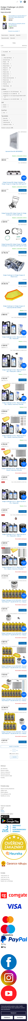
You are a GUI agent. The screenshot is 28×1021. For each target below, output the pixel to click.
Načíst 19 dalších (14, 746)
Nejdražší (18, 35)
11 (17, 750)
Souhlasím (20, 1017)
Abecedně (12, 38)
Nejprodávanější (5, 38)
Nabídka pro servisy (5, 795)
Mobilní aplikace (4, 792)
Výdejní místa (4, 790)
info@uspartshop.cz (5, 879)
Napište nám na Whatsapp (7, 881)
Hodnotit (3, 811)
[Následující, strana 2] (14, 750)
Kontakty (3, 777)
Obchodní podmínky (5, 774)
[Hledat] (17, 1)
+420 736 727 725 (5, 877)
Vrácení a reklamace (5, 772)
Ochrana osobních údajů (6, 775)
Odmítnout (7, 1017)
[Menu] (24, 1)
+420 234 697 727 (5, 875)
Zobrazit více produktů (13, 31)
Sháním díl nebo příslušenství (7, 788)
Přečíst (2, 810)
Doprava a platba (5, 770)
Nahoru (14, 757)
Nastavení (13, 1013)
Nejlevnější (12, 35)
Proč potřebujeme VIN (6, 794)
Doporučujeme (4, 35)
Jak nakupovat (4, 768)
